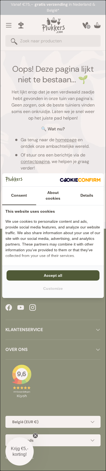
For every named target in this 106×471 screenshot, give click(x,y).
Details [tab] (86, 195)
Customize (53, 288)
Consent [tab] (19, 195)
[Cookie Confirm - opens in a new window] (80, 180)
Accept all (53, 275)
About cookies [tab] (53, 195)
